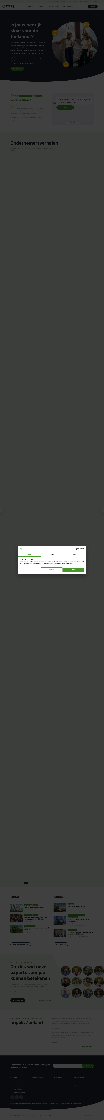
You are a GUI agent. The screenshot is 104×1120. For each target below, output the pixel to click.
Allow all (73, 569)
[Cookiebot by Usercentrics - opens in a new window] (78, 549)
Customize (51, 569)
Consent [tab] (29, 554)
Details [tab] (52, 554)
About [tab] (75, 554)
